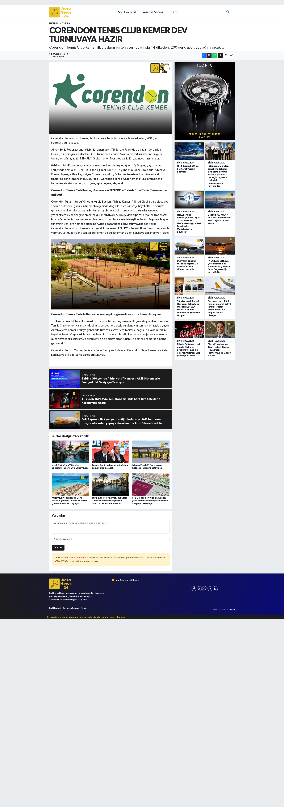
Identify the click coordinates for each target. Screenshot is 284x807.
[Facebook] (194, 588)
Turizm (172, 12)
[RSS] (215, 588)
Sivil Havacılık (127, 12)
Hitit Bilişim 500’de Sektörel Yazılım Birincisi (188, 169)
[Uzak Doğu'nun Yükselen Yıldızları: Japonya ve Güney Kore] (70, 451)
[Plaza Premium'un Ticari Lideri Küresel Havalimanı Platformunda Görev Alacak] (220, 329)
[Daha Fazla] (220, 55)
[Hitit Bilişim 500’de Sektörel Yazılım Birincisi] (189, 151)
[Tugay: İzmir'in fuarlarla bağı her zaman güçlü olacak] (110, 451)
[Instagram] (204, 588)
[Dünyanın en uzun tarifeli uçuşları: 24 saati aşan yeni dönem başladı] (189, 246)
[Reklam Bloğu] (205, 101)
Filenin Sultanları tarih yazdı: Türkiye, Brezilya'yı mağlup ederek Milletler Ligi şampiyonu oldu (189, 350)
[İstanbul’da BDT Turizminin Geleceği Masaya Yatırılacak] (151, 451)
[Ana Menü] (233, 12)
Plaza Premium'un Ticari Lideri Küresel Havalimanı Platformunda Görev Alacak (219, 350)
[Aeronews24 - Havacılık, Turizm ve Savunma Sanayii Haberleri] (60, 12)
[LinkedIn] (210, 588)
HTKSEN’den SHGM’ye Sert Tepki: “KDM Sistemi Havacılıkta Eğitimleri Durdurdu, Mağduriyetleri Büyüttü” (189, 223)
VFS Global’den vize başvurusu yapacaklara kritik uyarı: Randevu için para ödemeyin (150, 501)
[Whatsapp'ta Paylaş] (214, 55)
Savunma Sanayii (152, 12)
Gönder (58, 547)
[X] (199, 588)
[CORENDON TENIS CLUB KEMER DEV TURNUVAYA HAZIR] (110, 98)
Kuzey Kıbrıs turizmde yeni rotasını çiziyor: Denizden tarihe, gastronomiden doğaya (70, 501)
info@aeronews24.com (127, 580)
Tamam (121, 617)
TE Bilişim (230, 609)
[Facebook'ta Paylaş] (204, 55)
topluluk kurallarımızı (79, 557)
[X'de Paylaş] (209, 55)
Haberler (54, 23)
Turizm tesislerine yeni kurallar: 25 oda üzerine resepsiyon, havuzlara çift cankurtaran (109, 501)
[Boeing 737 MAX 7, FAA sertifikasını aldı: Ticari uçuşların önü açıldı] (220, 199)
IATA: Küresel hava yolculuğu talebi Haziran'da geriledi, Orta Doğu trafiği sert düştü (219, 266)
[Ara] (227, 12)
